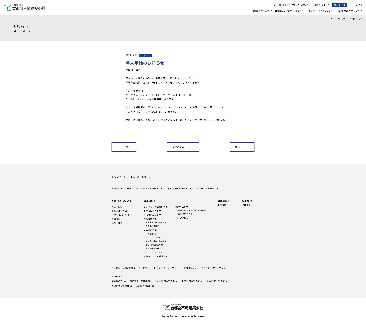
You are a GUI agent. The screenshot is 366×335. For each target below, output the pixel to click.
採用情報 (338, 4)
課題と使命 (117, 206)
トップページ (119, 176)
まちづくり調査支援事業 (156, 206)
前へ (128, 147)
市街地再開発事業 (152, 210)
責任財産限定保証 (184, 214)
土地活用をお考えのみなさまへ (289, 10)
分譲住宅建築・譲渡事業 (156, 241)
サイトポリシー (220, 267)
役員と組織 (117, 222)
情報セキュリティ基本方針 (197, 267)
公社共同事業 (183, 217)
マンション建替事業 (154, 237)
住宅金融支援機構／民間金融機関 (191, 210)
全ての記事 (178, 147)
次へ (237, 147)
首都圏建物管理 (143, 285)
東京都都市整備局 (139, 280)
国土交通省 (117, 280)
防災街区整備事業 (152, 214)
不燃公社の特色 (119, 210)
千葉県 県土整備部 (191, 280)
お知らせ (286, 5)
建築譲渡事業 (150, 230)
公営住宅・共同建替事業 (156, 222)
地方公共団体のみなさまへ (321, 10)
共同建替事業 (151, 233)
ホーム (333, 18)
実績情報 (221, 205)
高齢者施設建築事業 (154, 245)
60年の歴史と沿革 (121, 214)
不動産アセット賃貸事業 (156, 256)
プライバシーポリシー (170, 267)
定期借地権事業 (152, 226)
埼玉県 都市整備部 (216, 280)
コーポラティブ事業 (154, 252)
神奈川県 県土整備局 (164, 280)
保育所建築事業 (152, 248)
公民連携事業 (150, 218)
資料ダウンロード (321, 5)
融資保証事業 (181, 206)
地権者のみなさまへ (261, 10)
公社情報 (116, 218)
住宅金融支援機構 (120, 285)
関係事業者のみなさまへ (349, 10)
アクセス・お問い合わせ (302, 5)
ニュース (277, 5)
